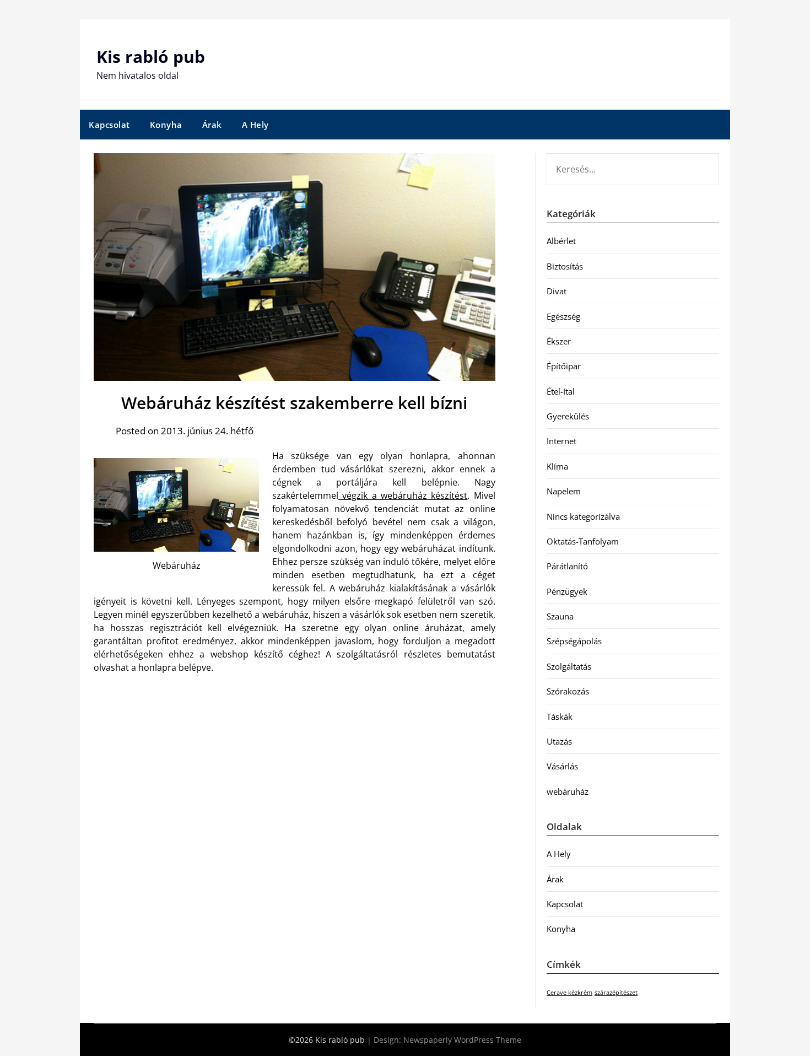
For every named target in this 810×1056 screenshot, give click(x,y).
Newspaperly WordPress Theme (462, 1040)
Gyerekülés (568, 416)
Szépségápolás (574, 640)
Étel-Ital (561, 391)
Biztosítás (565, 266)
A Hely (255, 124)
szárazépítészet (616, 992)
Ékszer (559, 341)
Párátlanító (567, 566)
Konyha (166, 124)
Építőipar (564, 365)
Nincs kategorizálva (583, 516)
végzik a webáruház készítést (402, 495)
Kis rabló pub (150, 56)
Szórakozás (568, 691)
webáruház (567, 791)
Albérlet (561, 240)
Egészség (563, 316)
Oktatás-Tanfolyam (583, 541)
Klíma (557, 466)
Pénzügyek (567, 591)
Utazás (559, 741)
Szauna (560, 616)
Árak (212, 124)
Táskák (560, 716)
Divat (556, 291)
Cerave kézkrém (569, 992)
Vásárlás (562, 766)
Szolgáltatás (569, 666)
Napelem (564, 491)
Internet (561, 440)
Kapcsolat (109, 124)
